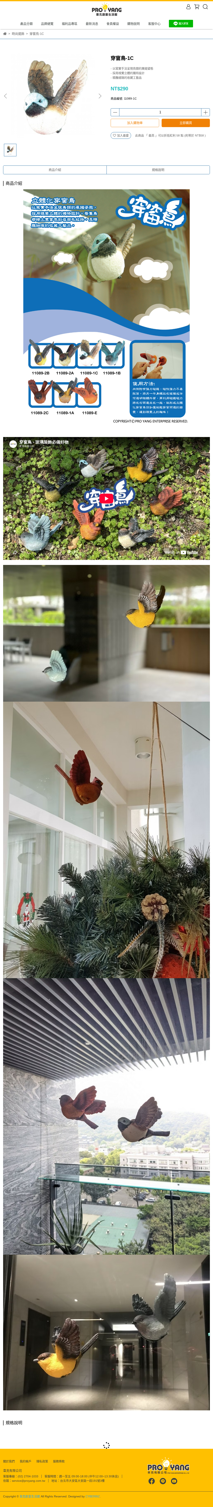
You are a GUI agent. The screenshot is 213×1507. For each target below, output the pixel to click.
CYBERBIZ (92, 1496)
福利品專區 (69, 23)
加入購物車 (135, 123)
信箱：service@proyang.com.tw (24, 1480)
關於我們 (9, 1461)
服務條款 (59, 1461)
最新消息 (92, 23)
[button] (99, 96)
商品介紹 (55, 170)
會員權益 (112, 23)
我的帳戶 (25, 1461)
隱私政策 (42, 1461)
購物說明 (133, 23)
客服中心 (154, 23)
